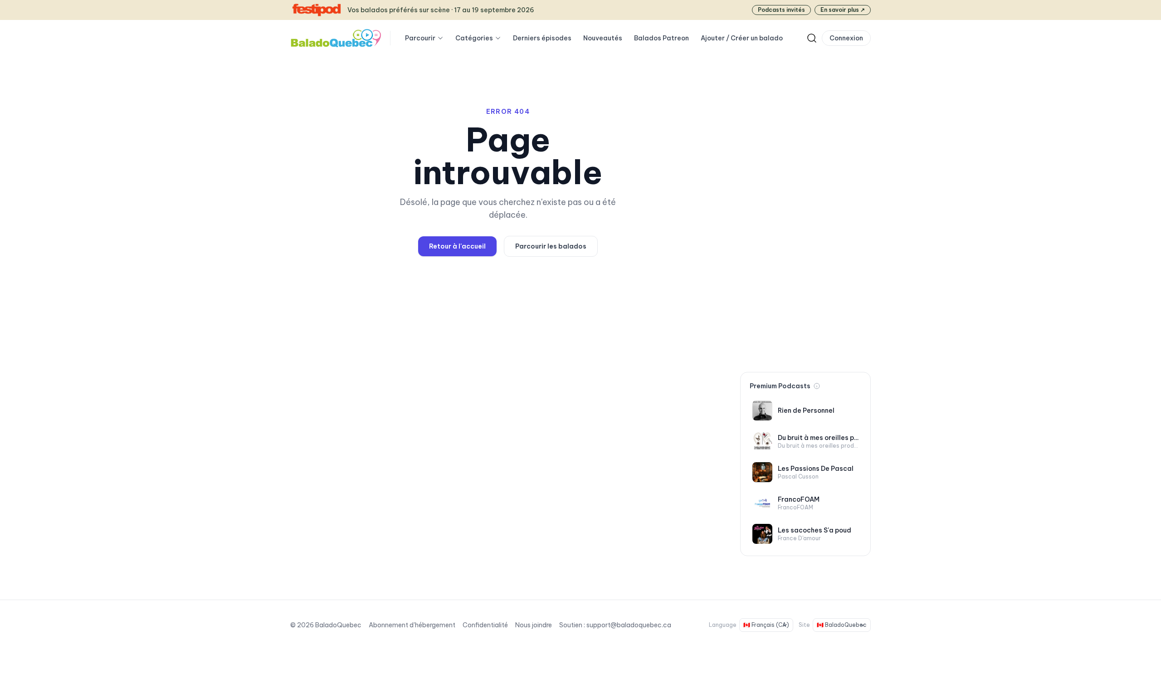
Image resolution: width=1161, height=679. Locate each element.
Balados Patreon (661, 38)
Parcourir (420, 38)
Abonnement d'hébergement (412, 625)
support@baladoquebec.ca (628, 625)
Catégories (474, 38)
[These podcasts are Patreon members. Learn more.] (816, 386)
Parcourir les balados (550, 246)
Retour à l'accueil (457, 246)
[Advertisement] (805, 221)
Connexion (846, 38)
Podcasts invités (781, 9)
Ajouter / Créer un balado (742, 38)
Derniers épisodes (542, 38)
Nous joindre (533, 625)
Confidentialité (485, 625)
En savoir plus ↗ (842, 9)
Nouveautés (602, 38)
